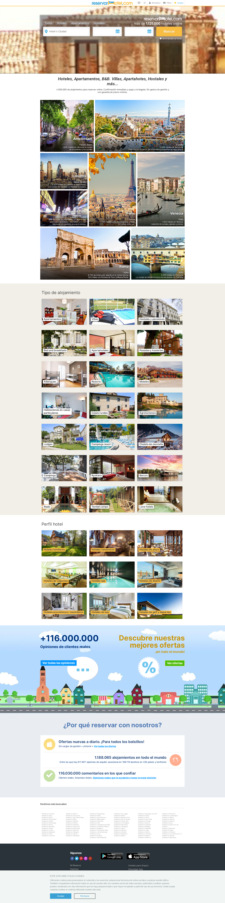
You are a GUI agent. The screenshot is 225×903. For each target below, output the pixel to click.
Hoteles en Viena (47, 834)
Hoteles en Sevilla (143, 832)
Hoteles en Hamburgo (73, 828)
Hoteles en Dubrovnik (73, 826)
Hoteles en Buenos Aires (122, 817)
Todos (48, 23)
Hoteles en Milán (71, 819)
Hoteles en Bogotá (96, 836)
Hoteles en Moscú (71, 814)
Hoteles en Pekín (95, 815)
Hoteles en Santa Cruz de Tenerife (170, 825)
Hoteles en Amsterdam (49, 819)
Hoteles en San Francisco (98, 817)
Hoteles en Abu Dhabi (145, 819)
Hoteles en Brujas (167, 830)
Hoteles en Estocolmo (73, 815)
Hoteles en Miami (119, 815)
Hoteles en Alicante (120, 832)
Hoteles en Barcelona (121, 825)
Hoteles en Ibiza (167, 823)
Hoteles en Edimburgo (49, 823)
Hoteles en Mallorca (144, 837)
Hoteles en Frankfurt (72, 825)
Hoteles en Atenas (168, 817)
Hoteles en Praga (47, 828)
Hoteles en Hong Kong (97, 814)
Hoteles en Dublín (47, 821)
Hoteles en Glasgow (72, 832)
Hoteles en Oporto (72, 834)
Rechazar (84, 896)
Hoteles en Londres (48, 814)
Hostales (99, 23)
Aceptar (60, 896)
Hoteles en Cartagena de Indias (100, 825)
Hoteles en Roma (47, 825)
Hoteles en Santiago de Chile (147, 814)
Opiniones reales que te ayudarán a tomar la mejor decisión (124, 777)
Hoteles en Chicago (144, 821)
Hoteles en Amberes (168, 832)
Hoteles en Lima (95, 834)
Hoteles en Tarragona (121, 826)
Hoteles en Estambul (96, 821)
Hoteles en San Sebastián (98, 837)
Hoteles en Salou (119, 828)
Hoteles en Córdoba (144, 834)
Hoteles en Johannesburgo (98, 832)
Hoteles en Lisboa (47, 830)
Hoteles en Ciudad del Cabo (99, 830)
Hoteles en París (47, 815)
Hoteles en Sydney (168, 836)
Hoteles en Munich (72, 823)
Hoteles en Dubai (143, 815)
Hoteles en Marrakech (169, 837)
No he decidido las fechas (172, 39)
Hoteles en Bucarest (168, 828)
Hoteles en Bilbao (119, 836)
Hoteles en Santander (73, 836)
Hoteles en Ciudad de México (99, 826)
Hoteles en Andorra (168, 821)
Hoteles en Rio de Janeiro (122, 819)
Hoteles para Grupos (138, 865)
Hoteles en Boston (144, 823)
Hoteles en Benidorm (120, 834)
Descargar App (135, 869)
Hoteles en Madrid (144, 836)
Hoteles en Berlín (47, 817)
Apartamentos (80, 23)
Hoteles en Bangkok (96, 828)
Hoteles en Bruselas (48, 826)
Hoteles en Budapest (48, 832)
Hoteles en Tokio (143, 817)
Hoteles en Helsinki (72, 821)
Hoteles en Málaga (144, 826)
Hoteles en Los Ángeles (121, 823)
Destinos (74, 869)
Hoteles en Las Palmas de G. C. (172, 834)
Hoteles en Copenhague (170, 815)
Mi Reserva (75, 865)
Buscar (169, 31)
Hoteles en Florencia (168, 814)
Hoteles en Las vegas (121, 814)
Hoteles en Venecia (168, 819)
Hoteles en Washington (97, 819)
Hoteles (62, 23)
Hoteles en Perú (95, 823)
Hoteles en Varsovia (72, 830)
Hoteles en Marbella (144, 828)
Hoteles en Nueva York (121, 821)
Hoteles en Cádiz (143, 830)
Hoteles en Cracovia (48, 836)
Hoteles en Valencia (120, 830)
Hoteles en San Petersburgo (75, 817)
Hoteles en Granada (144, 825)
